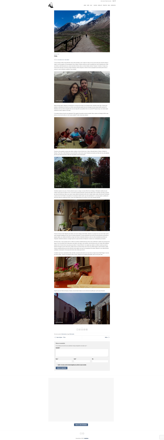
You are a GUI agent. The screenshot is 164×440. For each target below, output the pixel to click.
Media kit (100, 5)
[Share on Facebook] (77, 330)
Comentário (58, 347)
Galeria (95, 5)
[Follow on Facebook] (81, 433)
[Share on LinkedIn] (87, 330)
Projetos (105, 5)
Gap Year (57, 54)
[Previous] (54, 133)
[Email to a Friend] (82, 330)
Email (75, 359)
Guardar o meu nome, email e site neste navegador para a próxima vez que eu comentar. (72, 364)
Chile (55, 54)
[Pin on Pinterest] (84, 330)
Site (92, 359)
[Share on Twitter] (80, 330)
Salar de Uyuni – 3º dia (60, 337)
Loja (91, 5)
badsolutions (86, 438)
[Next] (110, 133)
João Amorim (67, 59)
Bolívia (106, 337)
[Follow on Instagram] (83, 433)
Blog (109, 5)
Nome (57, 359)
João (88, 5)
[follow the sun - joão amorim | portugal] (50, 5)
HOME (85, 5)
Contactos (113, 5)
